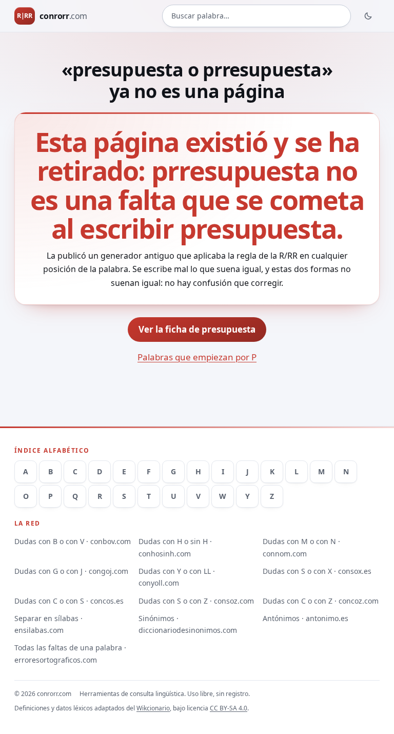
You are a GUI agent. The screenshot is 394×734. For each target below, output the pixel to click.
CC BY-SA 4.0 (228, 708)
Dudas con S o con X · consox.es (317, 571)
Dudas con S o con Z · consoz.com (196, 601)
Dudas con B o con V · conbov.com (72, 541)
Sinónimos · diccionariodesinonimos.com (188, 624)
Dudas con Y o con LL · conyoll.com (177, 577)
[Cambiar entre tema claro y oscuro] (368, 16)
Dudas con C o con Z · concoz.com (321, 601)
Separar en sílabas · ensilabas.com (48, 624)
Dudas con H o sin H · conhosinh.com (175, 547)
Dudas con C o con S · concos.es (69, 601)
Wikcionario (153, 708)
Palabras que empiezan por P (197, 357)
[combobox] (256, 16)
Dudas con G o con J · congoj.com (71, 571)
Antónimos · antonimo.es (305, 618)
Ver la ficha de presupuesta (197, 329)
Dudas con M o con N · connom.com (301, 547)
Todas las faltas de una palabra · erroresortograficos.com (70, 653)
